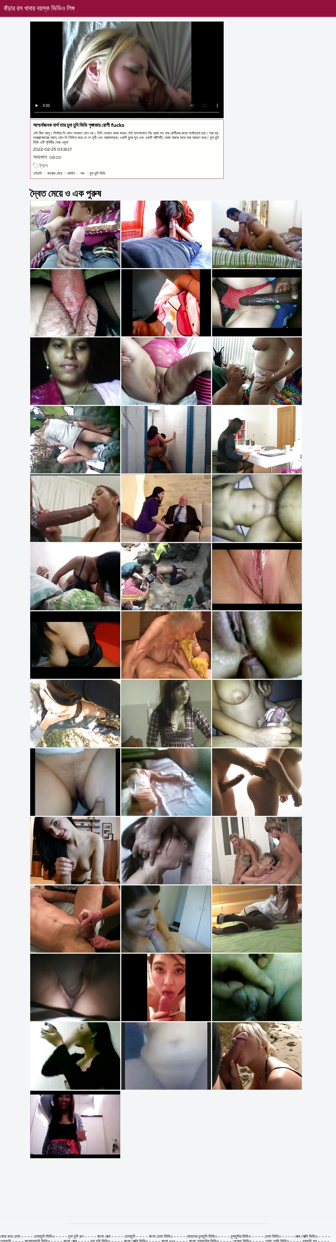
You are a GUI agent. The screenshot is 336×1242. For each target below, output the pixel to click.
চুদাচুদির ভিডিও (241, 1237)
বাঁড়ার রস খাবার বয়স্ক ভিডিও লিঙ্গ (39, 8)
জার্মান (71, 173)
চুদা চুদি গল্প (76, 1237)
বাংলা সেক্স (104, 1237)
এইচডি (37, 173)
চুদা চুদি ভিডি (97, 173)
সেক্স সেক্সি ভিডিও (306, 1237)
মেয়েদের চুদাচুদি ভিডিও (202, 1237)
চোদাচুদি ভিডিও (44, 1237)
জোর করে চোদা (10, 1237)
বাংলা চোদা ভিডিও (161, 1237)
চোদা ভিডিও (273, 1237)
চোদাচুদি (130, 1237)
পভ (82, 173)
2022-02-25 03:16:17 (52, 150)
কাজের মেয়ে (54, 173)
